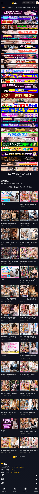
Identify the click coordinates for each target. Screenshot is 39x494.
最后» (23, 456)
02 (17, 456)
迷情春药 (3, 355)
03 (20, 456)
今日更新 (16, 187)
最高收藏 (29, 187)
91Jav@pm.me (15, 472)
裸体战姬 (3, 204)
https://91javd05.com (17, 467)
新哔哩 (3, 431)
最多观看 (22, 187)
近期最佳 (10, 187)
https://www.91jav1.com (18, 470)
